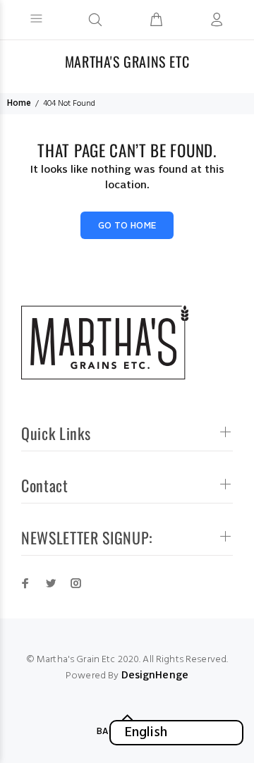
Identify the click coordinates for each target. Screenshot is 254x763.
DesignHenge (155, 675)
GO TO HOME (127, 226)
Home (19, 103)
